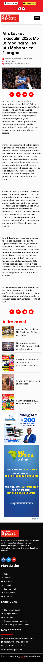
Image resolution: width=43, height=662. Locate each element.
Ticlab (22, 657)
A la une (16, 64)
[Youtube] (23, 8)
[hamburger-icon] (37, 18)
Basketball (25, 64)
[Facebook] (19, 8)
